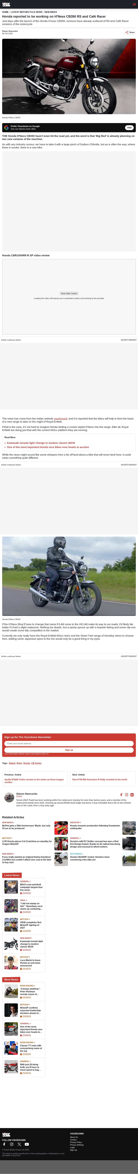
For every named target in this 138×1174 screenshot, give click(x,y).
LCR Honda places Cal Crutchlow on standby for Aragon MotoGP (27, 842)
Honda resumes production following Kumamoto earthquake (95, 827)
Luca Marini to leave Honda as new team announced (30, 963)
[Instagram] (12, 1145)
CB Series (36, 763)
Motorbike (76, 854)
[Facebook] (5, 1145)
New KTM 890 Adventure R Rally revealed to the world (99, 779)
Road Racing (27, 986)
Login (72, 1147)
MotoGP (6, 838)
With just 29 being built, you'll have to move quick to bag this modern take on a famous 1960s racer (31, 1067)
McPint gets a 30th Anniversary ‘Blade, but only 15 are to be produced (26, 827)
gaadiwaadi (60, 418)
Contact (73, 1140)
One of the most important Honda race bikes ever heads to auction (48, 447)
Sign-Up (73, 1150)
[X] (20, 1145)
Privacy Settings (77, 1145)
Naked (12, 763)
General (74, 838)
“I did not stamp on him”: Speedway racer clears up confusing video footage (31, 906)
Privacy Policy (55, 754)
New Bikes (51, 12)
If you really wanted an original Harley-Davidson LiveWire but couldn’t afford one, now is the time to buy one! (26, 860)
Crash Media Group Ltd (14, 1150)
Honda (26, 763)
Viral (23, 900)
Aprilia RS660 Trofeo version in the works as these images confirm (34, 780)
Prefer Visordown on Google (25, 126)
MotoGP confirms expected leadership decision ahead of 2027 (30, 1011)
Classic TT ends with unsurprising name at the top (31, 1048)
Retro (19, 763)
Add (129, 127)
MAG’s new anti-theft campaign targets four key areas (31, 887)
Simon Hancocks (10, 31)
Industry (75, 822)
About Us (74, 1137)
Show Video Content (69, 293)
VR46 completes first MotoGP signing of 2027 (30, 925)
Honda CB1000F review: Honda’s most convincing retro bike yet (89, 858)
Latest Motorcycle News (26, 12)
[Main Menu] (134, 4)
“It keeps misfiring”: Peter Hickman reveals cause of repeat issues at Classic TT (30, 992)
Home (5, 12)
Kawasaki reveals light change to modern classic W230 (41, 442)
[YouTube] (27, 1145)
